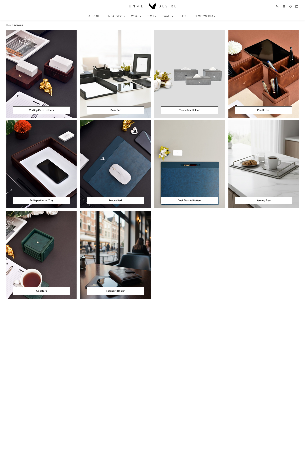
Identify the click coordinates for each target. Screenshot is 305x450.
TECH (150, 16)
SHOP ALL (94, 16)
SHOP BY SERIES (204, 16)
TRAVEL (166, 16)
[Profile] (284, 6)
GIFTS (183, 16)
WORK (135, 16)
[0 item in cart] (297, 6)
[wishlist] (290, 6)
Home (8, 25)
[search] (278, 6)
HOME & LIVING (113, 16)
